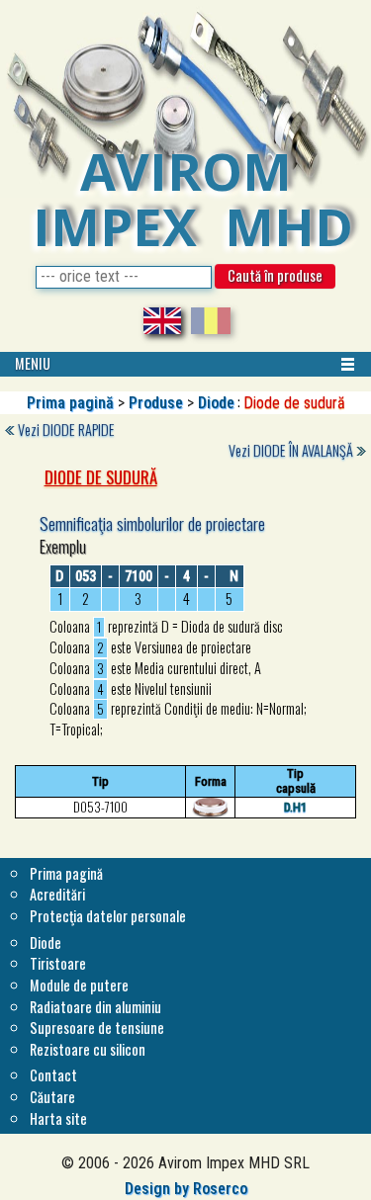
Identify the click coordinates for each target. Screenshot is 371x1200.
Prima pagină (70, 402)
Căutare (52, 1096)
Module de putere (79, 985)
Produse (156, 402)
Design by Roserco (186, 1188)
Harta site (58, 1118)
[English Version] (162, 317)
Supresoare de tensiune (97, 1027)
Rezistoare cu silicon (87, 1049)
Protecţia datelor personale (108, 915)
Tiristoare (58, 963)
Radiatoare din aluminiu (95, 1006)
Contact (53, 1075)
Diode (216, 402)
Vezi (66, 429)
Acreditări (57, 894)
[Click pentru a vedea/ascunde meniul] (347, 364)
